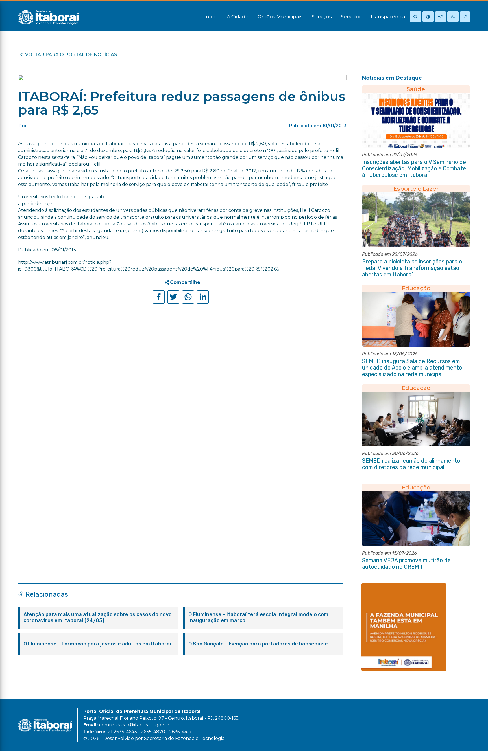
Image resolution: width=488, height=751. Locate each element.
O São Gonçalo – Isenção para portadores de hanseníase (258, 644)
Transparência (387, 16)
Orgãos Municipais (280, 16)
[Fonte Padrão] (453, 17)
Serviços (322, 16)
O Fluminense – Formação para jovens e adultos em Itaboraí (97, 644)
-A (465, 16)
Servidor (351, 16)
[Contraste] (428, 17)
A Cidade (238, 16)
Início (211, 16)
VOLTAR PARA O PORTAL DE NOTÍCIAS (71, 54)
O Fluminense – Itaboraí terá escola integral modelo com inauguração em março (258, 617)
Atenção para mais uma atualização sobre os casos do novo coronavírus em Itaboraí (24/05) (97, 617)
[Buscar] (415, 17)
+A (440, 16)
